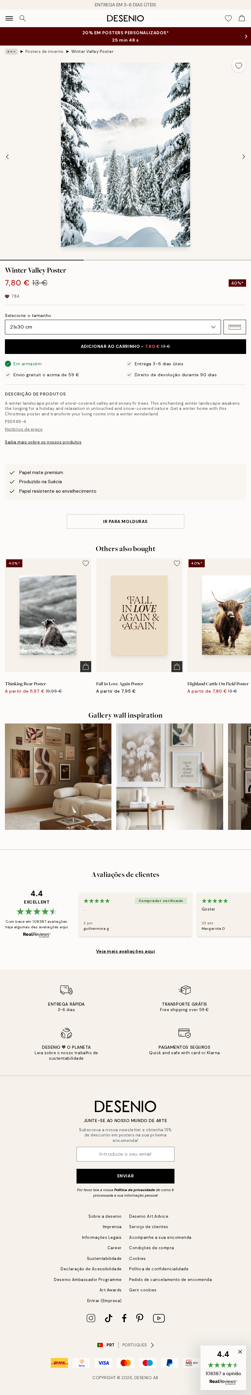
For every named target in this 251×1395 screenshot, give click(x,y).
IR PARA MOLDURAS (125, 521)
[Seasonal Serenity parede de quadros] (58, 776)
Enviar (125, 1176)
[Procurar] (22, 18)
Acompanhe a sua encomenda (160, 1237)
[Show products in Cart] (242, 18)
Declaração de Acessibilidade (91, 1269)
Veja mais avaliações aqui (125, 951)
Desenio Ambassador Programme (88, 1279)
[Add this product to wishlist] (238, 65)
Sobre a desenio (105, 1216)
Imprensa (112, 1226)
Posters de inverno (44, 51)
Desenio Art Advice (148, 1216)
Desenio (143, 1377)
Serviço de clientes (148, 1226)
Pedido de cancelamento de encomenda (170, 1279)
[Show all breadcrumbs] (11, 52)
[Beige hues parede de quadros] (169, 776)
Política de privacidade (134, 1189)
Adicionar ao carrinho (125, 346)
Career (114, 1247)
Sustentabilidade (104, 1258)
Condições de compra (151, 1247)
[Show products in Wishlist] (228, 18)
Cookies (137, 1258)
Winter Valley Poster (92, 51)
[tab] (42, 258)
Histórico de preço (24, 429)
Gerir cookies (143, 1290)
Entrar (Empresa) (104, 1300)
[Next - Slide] (244, 156)
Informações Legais (102, 1237)
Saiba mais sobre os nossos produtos (43, 442)
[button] (234, 327)
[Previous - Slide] (7, 156)
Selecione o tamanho (28, 315)
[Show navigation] (9, 18)
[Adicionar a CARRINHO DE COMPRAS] (85, 666)
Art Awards (110, 1290)
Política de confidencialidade (159, 1269)
